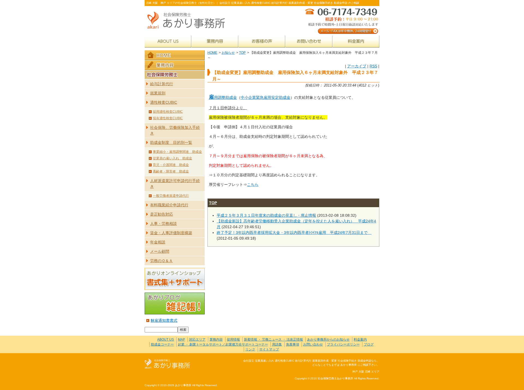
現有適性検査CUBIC (168, 118)
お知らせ (228, 53)
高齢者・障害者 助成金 (171, 171)
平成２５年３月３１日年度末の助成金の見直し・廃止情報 (266, 215)
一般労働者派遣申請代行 (171, 196)
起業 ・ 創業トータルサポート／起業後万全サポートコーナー (223, 344)
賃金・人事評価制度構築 (171, 233)
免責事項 (292, 344)
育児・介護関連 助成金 (171, 165)
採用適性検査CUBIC (168, 112)
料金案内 (356, 41)
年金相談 (157, 242)
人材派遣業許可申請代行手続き (175, 183)
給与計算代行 (161, 84)
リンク (250, 349)
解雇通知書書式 (164, 320)
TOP (242, 53)
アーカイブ (356, 66)
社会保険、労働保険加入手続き (175, 130)
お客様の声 (262, 41)
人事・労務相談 (163, 223)
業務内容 (215, 41)
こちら (252, 184)
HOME (212, 53)
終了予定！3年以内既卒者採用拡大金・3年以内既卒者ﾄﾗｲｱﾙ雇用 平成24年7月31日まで (294, 232)
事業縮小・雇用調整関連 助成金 (177, 152)
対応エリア (197, 339)
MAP (181, 339)
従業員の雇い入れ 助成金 (172, 158)
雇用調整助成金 (223, 97)
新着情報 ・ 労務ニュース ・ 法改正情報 (273, 339)
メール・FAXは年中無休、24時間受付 (341, 20)
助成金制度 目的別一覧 (171, 142)
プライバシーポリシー (343, 344)
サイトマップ (269, 349)
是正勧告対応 (161, 214)
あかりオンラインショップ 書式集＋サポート (175, 279)
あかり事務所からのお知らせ (328, 339)
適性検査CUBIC (163, 102)
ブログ (369, 344)
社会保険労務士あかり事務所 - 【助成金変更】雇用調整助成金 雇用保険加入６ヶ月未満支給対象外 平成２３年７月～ (188, 20)
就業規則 (157, 93)
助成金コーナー (162, 344)
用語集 (277, 344)
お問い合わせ (308, 41)
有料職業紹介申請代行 (169, 205)
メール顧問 (159, 251)
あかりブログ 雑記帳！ (175, 303)
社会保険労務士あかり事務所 (167, 364)
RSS (373, 66)
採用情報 (233, 339)
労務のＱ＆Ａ (161, 260)
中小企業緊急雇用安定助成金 (265, 97)
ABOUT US (168, 41)
